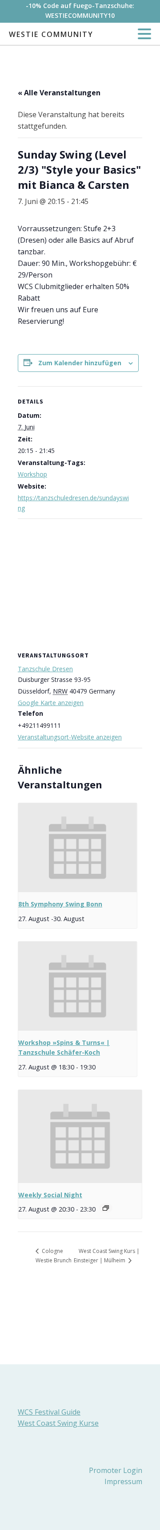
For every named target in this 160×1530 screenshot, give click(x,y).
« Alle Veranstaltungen (59, 93)
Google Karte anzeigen (51, 702)
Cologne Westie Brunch (54, 1255)
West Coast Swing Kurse (58, 1423)
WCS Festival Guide (49, 1412)
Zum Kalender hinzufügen (79, 363)
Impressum (123, 1481)
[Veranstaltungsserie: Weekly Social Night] (106, 1208)
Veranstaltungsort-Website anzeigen (70, 737)
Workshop (32, 474)
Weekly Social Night (50, 1195)
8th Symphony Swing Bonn (60, 904)
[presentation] (77, 847)
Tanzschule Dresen (45, 669)
